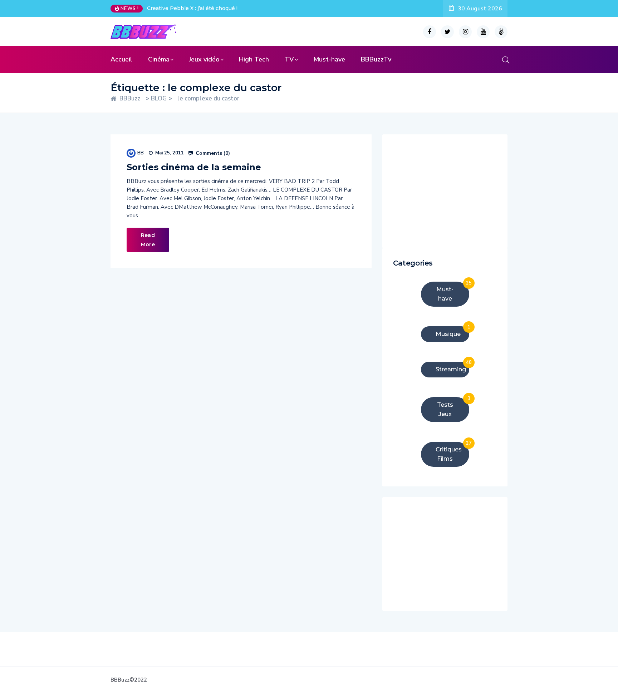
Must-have (329, 59)
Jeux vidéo (204, 59)
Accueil (121, 59)
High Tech (254, 59)
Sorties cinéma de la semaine (194, 167)
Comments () (212, 153)
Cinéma (159, 59)
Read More (148, 240)
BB (140, 152)
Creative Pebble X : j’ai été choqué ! (192, 8)
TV (289, 59)
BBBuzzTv (376, 59)
